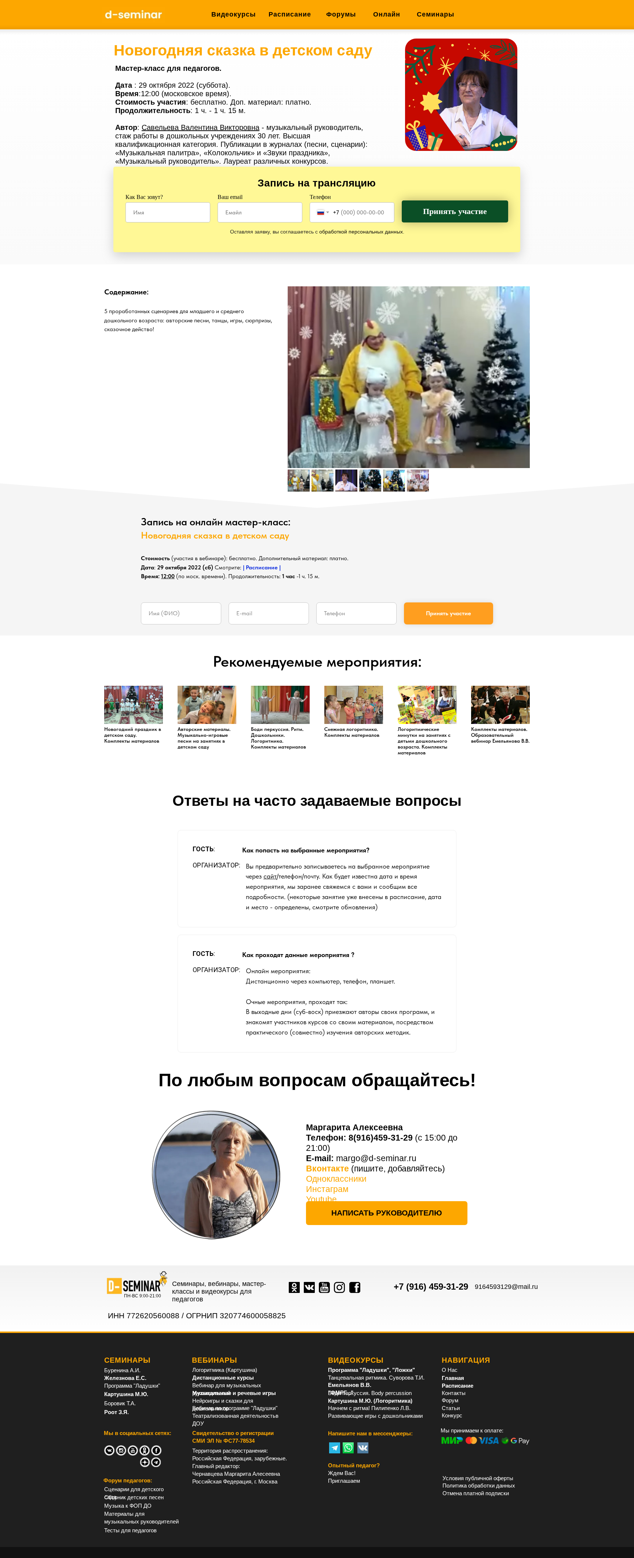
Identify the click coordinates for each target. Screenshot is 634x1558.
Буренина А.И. (122, 1370)
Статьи (451, 1408)
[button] (386, 1213)
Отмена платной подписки (475, 1493)
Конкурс (452, 1415)
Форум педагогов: (127, 1480)
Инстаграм (327, 1189)
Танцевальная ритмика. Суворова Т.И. (376, 1377)
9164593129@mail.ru (506, 1286)
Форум (450, 1400)
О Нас (450, 1370)
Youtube (321, 1199)
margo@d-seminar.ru (376, 1158)
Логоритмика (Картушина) (224, 1370)
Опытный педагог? (354, 1465)
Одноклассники (336, 1179)
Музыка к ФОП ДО (128, 1506)
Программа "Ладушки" (132, 1386)
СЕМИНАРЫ (127, 1360)
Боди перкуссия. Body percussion (370, 1393)
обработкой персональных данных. (361, 232)
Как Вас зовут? (144, 197)
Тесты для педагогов (130, 1530)
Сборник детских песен (134, 1497)
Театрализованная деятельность (234, 1416)
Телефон (320, 197)
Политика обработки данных (478, 1485)
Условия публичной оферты (477, 1478)
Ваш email (230, 197)
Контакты (454, 1393)
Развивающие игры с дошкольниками (375, 1416)
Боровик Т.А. (120, 1403)
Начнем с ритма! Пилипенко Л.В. (369, 1408)
